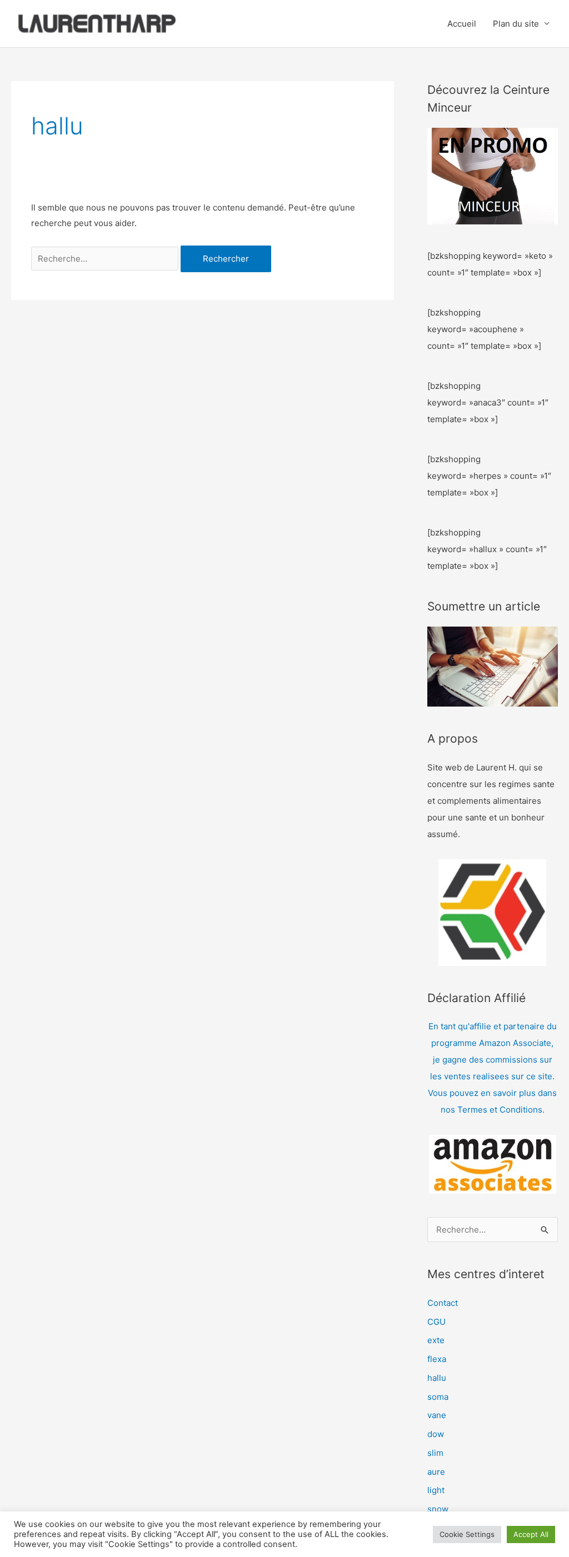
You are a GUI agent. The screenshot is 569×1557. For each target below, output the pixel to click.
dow (435, 1434)
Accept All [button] (530, 1534)
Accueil (461, 23)
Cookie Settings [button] (467, 1534)
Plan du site (516, 23)
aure (436, 1471)
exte (436, 1340)
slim (435, 1453)
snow (437, 1509)
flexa (436, 1359)
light (436, 1490)
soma (437, 1396)
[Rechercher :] (106, 258)
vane (436, 1415)
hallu (436, 1378)
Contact (442, 1303)
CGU (436, 1321)
